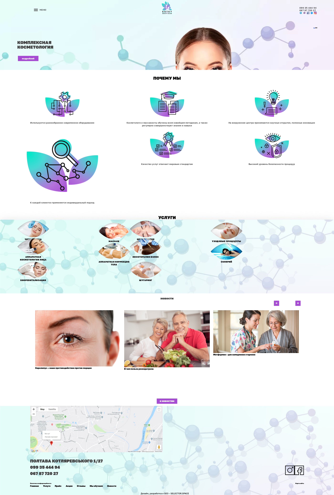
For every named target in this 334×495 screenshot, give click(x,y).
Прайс (58, 486)
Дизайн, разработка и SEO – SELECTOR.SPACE (165, 493)
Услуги (46, 486)
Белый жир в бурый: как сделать (230, 360)
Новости (111, 486)
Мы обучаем (96, 486)
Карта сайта (299, 483)
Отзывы (81, 486)
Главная (34, 486)
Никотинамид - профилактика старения (145, 363)
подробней (28, 58)
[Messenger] (308, 13)
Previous (276, 303)
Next (298, 303)
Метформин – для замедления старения (56, 354)
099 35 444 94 (308, 8)
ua (314, 28)
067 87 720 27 (307, 10)
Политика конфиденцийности (40, 483)
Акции (69, 486)
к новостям (167, 401)
